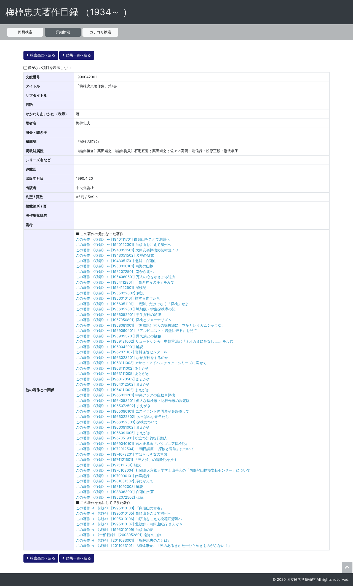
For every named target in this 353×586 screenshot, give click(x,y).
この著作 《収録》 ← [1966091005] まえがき (113, 433)
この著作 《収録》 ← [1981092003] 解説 (109, 486)
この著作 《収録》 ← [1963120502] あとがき (113, 379)
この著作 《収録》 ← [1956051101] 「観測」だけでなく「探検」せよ (132, 304)
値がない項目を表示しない (49, 67)
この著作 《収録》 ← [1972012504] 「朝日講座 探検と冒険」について (135, 449)
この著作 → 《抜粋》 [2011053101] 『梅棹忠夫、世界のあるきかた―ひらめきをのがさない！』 (154, 545)
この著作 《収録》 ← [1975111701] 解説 (108, 465)
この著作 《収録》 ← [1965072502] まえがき (113, 406)
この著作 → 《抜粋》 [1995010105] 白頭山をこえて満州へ (123, 513)
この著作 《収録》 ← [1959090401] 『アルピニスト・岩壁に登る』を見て (136, 330)
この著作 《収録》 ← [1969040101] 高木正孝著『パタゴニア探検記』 (132, 443)
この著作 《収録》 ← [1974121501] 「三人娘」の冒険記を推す (126, 459)
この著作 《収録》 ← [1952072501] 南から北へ (115, 271)
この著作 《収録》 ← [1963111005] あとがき (112, 373)
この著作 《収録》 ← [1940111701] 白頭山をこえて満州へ (123, 239)
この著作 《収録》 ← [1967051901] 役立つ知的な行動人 (121, 438)
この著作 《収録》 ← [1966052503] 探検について (117, 422)
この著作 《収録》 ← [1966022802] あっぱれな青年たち (122, 416)
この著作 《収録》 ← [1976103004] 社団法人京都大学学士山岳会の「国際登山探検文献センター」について (163, 470)
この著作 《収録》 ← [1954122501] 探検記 (111, 287)
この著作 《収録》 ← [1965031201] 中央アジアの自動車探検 (125, 395)
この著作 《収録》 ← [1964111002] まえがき (112, 390)
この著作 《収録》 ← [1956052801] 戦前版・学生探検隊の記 (125, 309)
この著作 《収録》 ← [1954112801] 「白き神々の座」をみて (125, 282)
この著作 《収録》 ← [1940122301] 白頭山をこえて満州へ (123, 244)
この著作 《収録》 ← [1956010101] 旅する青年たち (118, 298)
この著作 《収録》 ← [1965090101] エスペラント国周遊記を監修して (132, 411)
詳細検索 (63, 32)
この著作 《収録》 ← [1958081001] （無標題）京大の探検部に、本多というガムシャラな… (150, 325)
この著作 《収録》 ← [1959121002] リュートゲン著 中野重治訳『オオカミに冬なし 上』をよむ (154, 341)
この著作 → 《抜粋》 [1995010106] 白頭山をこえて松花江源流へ (129, 519)
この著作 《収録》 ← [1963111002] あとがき (112, 368)
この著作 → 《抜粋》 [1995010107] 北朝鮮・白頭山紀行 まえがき (129, 524)
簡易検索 (25, 32)
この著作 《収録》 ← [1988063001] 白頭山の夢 (115, 492)
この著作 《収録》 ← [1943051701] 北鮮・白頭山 (116, 261)
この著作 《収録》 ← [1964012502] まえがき (113, 384)
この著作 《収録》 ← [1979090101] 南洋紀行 (112, 476)
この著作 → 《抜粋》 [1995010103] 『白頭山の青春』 (120, 508)
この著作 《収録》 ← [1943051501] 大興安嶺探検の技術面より (127, 250)
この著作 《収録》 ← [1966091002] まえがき (113, 427)
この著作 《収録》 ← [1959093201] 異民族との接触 (118, 336)
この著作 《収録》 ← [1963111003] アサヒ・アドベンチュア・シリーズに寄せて (141, 363)
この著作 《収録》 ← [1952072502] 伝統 (109, 497)
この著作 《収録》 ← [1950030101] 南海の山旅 (114, 266)
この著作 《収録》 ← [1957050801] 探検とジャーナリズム (124, 320)
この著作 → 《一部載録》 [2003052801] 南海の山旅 (119, 535)
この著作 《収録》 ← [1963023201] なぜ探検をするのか (122, 357)
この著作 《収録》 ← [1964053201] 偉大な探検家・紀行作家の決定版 (133, 400)
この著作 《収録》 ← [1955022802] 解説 (110, 293)
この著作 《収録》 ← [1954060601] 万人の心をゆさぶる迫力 (125, 277)
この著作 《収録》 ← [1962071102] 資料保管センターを (121, 352)
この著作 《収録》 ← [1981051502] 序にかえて (114, 481)
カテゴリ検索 (100, 32)
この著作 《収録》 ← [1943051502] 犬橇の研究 (115, 255)
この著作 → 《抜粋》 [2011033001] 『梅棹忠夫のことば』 (123, 540)
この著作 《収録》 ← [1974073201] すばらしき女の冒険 (121, 454)
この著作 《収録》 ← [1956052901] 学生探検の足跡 (118, 314)
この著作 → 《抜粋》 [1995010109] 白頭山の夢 (114, 529)
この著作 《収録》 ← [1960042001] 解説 (109, 347)
